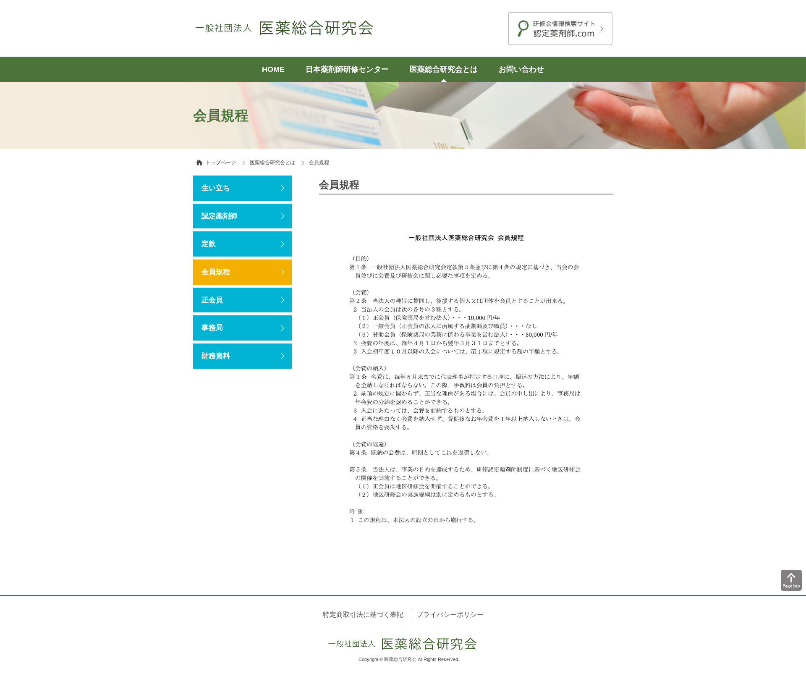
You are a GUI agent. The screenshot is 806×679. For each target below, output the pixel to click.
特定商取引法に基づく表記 (363, 614)
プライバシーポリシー (450, 614)
